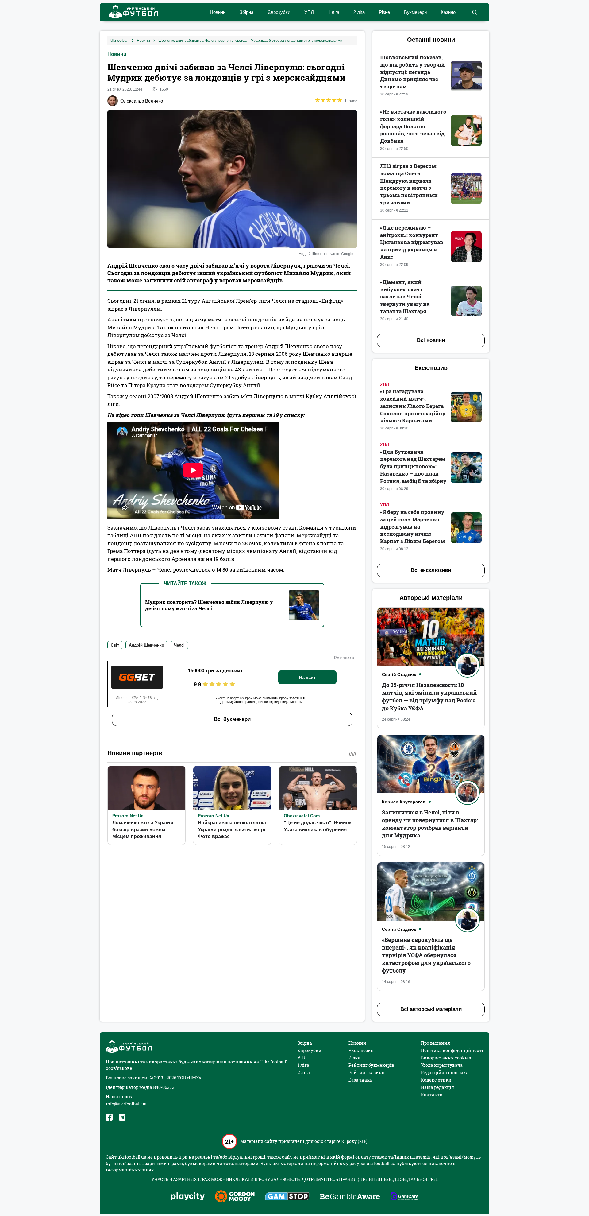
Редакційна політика (444, 1072)
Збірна (246, 12)
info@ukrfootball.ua (126, 1104)
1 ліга (333, 12)
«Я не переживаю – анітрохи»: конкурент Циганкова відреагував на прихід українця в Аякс (411, 242)
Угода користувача (442, 1065)
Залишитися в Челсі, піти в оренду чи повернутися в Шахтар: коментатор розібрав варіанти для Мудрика (430, 824)
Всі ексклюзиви (431, 570)
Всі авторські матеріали (431, 1009)
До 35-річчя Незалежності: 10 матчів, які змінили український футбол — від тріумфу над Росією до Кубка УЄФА (429, 696)
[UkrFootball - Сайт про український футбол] (130, 12)
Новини (217, 12)
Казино (448, 12)
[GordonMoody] (235, 1197)
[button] (474, 12)
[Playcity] (188, 1197)
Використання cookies (446, 1058)
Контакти (432, 1095)
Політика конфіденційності (452, 1050)
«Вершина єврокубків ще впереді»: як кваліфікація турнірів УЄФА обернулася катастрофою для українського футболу (426, 955)
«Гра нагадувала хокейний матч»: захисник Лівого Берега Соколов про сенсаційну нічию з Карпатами (412, 406)
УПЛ (309, 12)
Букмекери (415, 12)
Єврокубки (279, 12)
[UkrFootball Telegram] (122, 1117)
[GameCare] (404, 1197)
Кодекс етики (436, 1080)
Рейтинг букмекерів (371, 1065)
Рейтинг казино (366, 1072)
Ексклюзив (361, 1050)
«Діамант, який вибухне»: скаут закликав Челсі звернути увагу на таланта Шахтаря (404, 296)
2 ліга (359, 12)
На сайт (307, 677)
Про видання (435, 1043)
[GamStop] (287, 1197)
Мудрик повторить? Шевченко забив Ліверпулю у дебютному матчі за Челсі (209, 605)
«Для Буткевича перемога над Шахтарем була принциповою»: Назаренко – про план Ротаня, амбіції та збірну (413, 466)
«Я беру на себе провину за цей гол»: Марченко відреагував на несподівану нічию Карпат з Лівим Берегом (412, 526)
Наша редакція (437, 1087)
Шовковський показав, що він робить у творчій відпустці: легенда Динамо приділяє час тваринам (412, 72)
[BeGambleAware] (350, 1197)
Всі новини (431, 340)
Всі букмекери (232, 719)
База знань (360, 1080)
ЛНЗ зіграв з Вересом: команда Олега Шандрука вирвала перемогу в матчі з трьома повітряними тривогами (409, 184)
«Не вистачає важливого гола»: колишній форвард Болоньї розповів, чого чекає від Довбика (413, 126)
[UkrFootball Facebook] (109, 1117)
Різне (384, 12)
